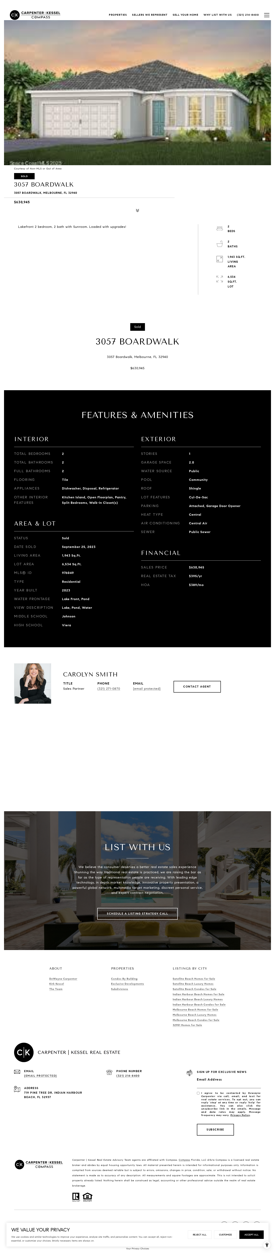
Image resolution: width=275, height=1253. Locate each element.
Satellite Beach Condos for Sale (194, 989)
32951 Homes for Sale (187, 1025)
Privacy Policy (240, 1115)
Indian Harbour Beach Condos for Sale (199, 1004)
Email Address (209, 1079)
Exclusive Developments (127, 983)
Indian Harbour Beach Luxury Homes (198, 999)
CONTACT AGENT (197, 686)
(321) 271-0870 (108, 689)
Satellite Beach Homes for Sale (194, 978)
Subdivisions (119, 989)
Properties (118, 15)
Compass (184, 1159)
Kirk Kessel (56, 983)
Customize (225, 1234)
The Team (56, 989)
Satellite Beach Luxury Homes (193, 983)
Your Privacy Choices (137, 1248)
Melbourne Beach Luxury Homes (195, 1015)
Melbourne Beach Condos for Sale (196, 1020)
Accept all (251, 1234)
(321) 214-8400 (128, 1076)
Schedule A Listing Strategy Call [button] (137, 913)
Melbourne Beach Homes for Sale (195, 1009)
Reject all (200, 1234)
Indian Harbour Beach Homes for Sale (198, 994)
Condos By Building (124, 978)
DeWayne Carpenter (63, 978)
